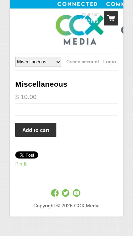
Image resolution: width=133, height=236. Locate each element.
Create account (82, 61)
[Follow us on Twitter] (66, 193)
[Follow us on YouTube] (77, 193)
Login (109, 61)
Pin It (21, 164)
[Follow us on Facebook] (55, 193)
